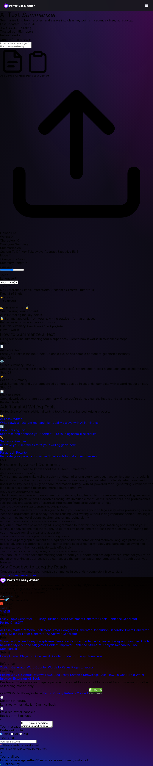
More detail (27, 322)
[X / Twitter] (2, 611)
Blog (57, 675)
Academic (58, 290)
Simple (27, 290)
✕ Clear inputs (22, 39)
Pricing (5, 675)
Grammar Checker (13, 641)
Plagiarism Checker (33, 656)
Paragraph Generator (76, 630)
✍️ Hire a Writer (9, 307)
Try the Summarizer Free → (20, 575)
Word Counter (37, 667)
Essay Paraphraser (40, 641)
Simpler (39, 322)
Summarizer (8, 649)
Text (25, 734)
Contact (82, 693)
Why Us (16, 675)
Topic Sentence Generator (118, 619)
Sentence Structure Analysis (94, 645)
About (27, 675)
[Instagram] (5, 611)
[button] (76, 700)
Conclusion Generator (108, 630)
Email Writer (8, 634)
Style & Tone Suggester (29, 645)
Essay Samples (71, 675)
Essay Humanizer (90, 656)
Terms (47, 693)
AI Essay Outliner (45, 619)
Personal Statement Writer (41, 630)
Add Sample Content (12, 75)
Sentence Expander (96, 641)
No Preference (10, 290)
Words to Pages (59, 667)
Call (15, 734)
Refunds (70, 693)
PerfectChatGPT (11, 622)
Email (6, 734)
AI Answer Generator (62, 634)
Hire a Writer (135, 675)
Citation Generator (13, 667)
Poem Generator (137, 630)
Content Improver (60, 645)
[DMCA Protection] (95, 693)
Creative (72, 290)
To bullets (50, 322)
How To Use (116, 675)
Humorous (86, 290)
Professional (41, 290)
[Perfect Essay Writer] (19, 5)
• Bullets (20, 259)
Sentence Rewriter (68, 641)
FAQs (49, 675)
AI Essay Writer (11, 630)
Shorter (15, 322)
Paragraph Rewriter (125, 641)
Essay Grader (9, 656)
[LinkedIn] (8, 611)
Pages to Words (82, 667)
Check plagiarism (54, 326)
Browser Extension (13, 678)
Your (7, 738)
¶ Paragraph (7, 259)
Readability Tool (126, 645)
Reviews (38, 675)
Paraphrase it (35, 326)
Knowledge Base (95, 675)
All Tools (34, 678)
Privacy (58, 693)
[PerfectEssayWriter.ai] (19, 581)
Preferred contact (12, 730)
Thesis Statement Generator (79, 619)
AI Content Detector (62, 656)
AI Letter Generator (32, 634)
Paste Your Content (37, 75)
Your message (10, 726)
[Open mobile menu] (146, 5)
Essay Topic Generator (16, 619)
